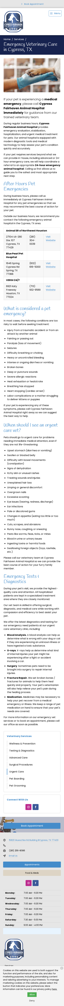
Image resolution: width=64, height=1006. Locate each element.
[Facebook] (36, 807)
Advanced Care (18, 757)
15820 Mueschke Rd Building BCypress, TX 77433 (33, 840)
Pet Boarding (16, 778)
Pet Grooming (17, 785)
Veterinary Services (19, 736)
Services (19, 39)
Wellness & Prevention (22, 743)
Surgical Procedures (21, 764)
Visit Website (51, 238)
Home (7, 39)
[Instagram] (28, 807)
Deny (32, 1000)
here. (54, 989)
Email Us (13, 855)
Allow (32, 994)
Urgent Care (16, 771)
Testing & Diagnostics (21, 750)
